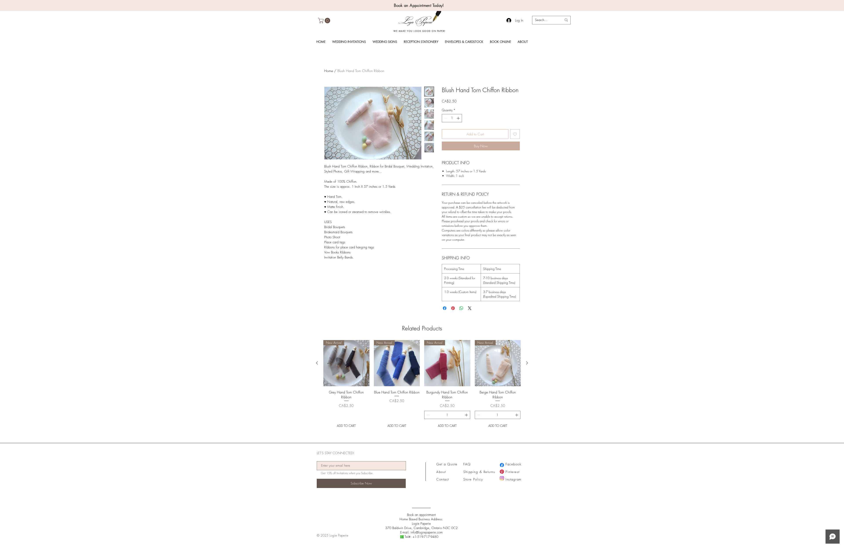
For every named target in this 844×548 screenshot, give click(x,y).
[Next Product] (527, 363)
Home (328, 70)
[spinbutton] (452, 118)
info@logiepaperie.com (427, 532)
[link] (324, 20)
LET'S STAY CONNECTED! (335, 453)
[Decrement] (445, 118)
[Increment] (458, 118)
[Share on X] (469, 308)
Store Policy (473, 479)
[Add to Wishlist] (515, 134)
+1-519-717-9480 (425, 537)
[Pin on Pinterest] (453, 308)
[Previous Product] (317, 363)
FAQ (467, 464)
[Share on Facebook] (444, 308)
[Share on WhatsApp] (461, 308)
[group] (422, 385)
